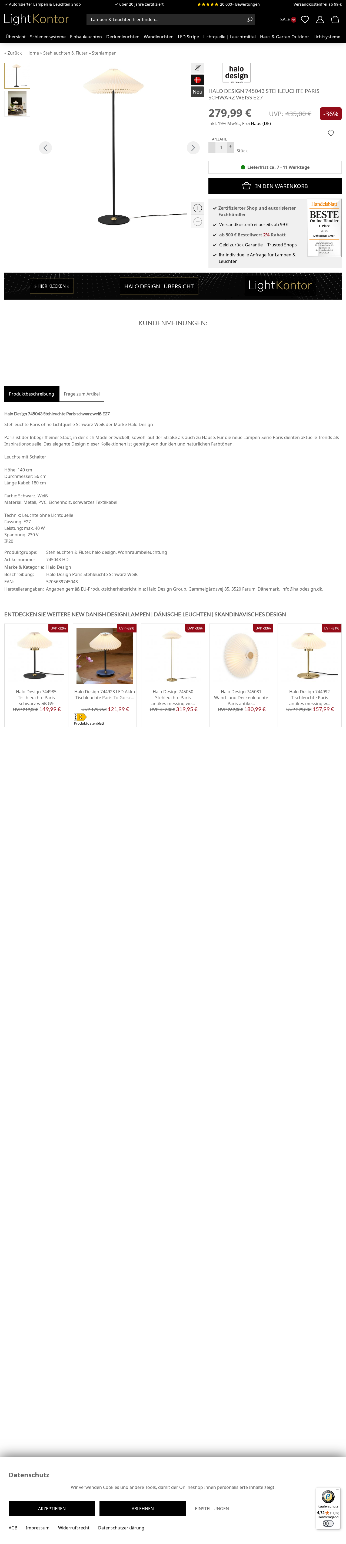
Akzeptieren (52, 1509)
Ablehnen (143, 1509)
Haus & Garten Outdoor (284, 37)
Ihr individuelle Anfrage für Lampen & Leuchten (257, 258)
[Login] (320, 19)
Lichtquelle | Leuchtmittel (229, 37)
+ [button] (230, 146)
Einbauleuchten (86, 37)
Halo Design (58, 567)
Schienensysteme (48, 37)
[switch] (328, 1523)
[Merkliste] (304, 19)
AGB (13, 1528)
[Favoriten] (59, 723)
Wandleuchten (159, 37)
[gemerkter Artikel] (330, 133)
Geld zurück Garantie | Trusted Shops (258, 245)
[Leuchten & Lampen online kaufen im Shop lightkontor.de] (36, 19)
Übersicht (16, 37)
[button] (45, 147)
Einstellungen (212, 1509)
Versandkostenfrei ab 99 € (318, 4)
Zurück (15, 53)
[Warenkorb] (335, 19)
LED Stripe (188, 37)
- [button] (211, 146)
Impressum (37, 1528)
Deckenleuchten (122, 37)
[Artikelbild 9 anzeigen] (17, 104)
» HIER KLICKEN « (51, 286)
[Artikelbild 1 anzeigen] (17, 76)
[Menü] (337, 1490)
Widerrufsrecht (73, 1528)
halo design (104, 552)
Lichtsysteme (327, 37)
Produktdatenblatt (89, 723)
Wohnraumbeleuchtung (142, 552)
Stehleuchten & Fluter (68, 552)
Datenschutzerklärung (121, 1528)
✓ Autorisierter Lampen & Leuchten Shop (42, 4)
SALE (285, 19)
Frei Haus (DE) (256, 123)
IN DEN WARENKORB (281, 186)
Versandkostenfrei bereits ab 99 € (253, 224)
